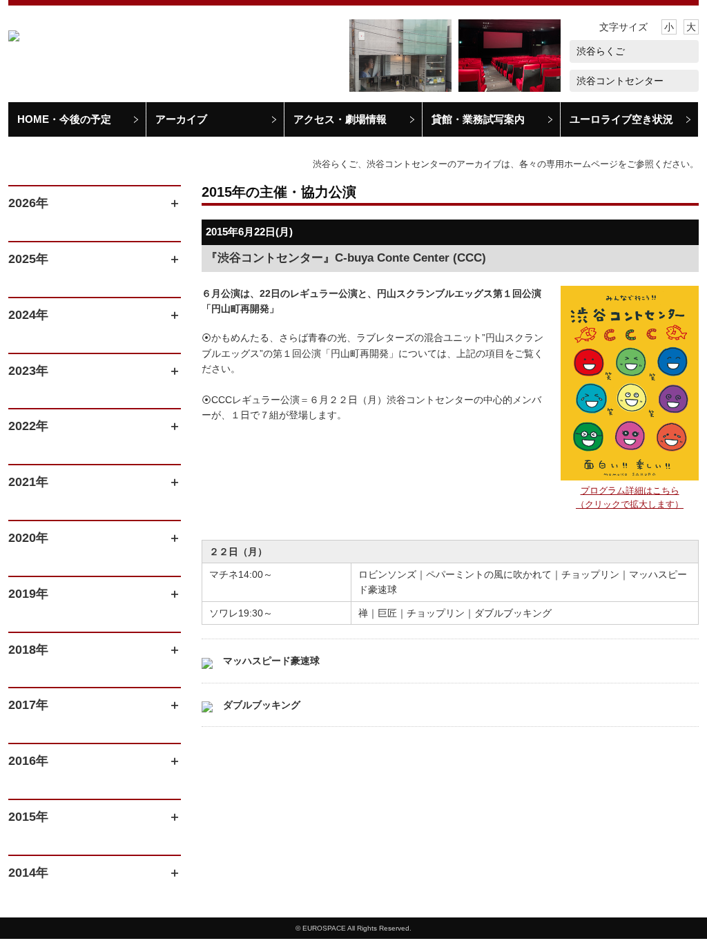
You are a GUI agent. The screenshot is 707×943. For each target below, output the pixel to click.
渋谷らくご (601, 51)
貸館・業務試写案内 (478, 119)
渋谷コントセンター (620, 80)
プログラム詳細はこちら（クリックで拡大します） (630, 497)
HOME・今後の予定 (64, 119)
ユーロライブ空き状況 (621, 119)
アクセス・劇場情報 (340, 119)
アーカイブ (181, 119)
